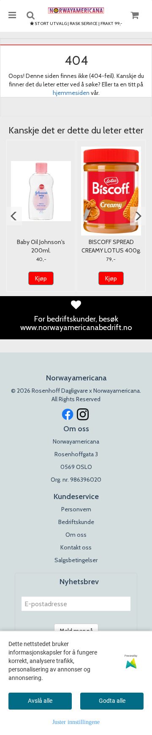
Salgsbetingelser (76, 560)
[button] (14, 216)
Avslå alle (40, 700)
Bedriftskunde (76, 522)
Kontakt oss (76, 547)
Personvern (76, 509)
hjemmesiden (71, 93)
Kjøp (41, 278)
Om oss (76, 534)
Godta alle (112, 700)
